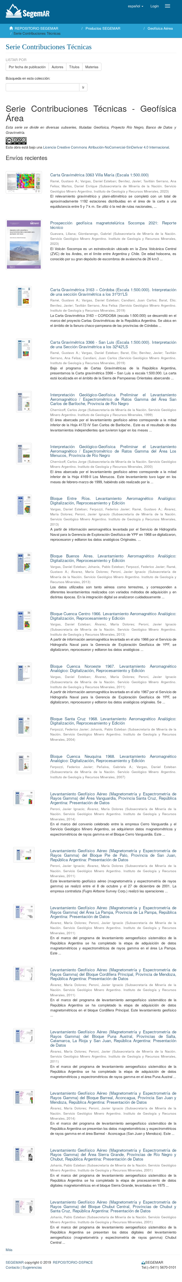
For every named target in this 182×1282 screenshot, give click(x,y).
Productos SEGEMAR (103, 28)
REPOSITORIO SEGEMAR (36, 28)
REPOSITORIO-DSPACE (73, 1262)
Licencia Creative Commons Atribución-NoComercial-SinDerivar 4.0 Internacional (106, 147)
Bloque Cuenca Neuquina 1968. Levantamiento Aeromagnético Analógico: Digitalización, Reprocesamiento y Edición (113, 758)
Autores (57, 66)
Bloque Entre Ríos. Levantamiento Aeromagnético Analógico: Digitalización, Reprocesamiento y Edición (113, 500)
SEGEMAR (15, 1262)
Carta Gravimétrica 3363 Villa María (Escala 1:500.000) (99, 175)
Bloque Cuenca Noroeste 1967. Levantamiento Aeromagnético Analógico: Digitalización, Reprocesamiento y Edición (113, 668)
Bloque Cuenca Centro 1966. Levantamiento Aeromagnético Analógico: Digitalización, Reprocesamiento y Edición (113, 615)
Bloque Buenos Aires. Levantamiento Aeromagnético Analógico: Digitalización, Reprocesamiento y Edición (113, 558)
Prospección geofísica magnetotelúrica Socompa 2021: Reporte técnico (113, 225)
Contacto (13, 1267)
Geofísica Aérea (160, 28)
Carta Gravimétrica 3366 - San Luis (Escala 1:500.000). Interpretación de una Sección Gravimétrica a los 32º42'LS (113, 344)
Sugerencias (32, 1267)
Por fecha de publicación (27, 66)
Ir (83, 87)
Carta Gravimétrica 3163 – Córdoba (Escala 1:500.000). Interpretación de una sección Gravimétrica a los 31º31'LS (113, 291)
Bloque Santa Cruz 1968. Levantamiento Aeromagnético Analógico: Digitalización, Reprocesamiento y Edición (113, 721)
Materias (91, 66)
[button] (135, 6)
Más (9, 1249)
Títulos (74, 66)
